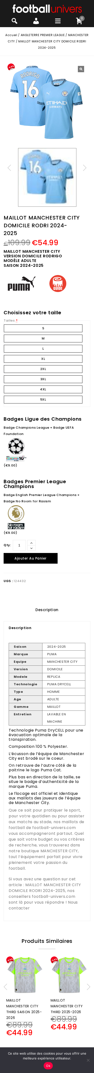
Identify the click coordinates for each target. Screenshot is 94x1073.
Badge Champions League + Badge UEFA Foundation (39, 430)
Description (47, 609)
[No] (88, 1060)
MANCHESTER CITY (59, 851)
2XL (43, 369)
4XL (43, 389)
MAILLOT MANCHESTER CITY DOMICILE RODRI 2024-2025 (45, 887)
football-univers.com (54, 827)
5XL (43, 399)
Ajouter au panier (30, 558)
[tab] (47, 610)
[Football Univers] (47, 8)
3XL (43, 379)
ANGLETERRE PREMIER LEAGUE (43, 35)
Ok (48, 1066)
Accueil (11, 35)
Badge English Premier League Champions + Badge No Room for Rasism (42, 498)
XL (43, 358)
